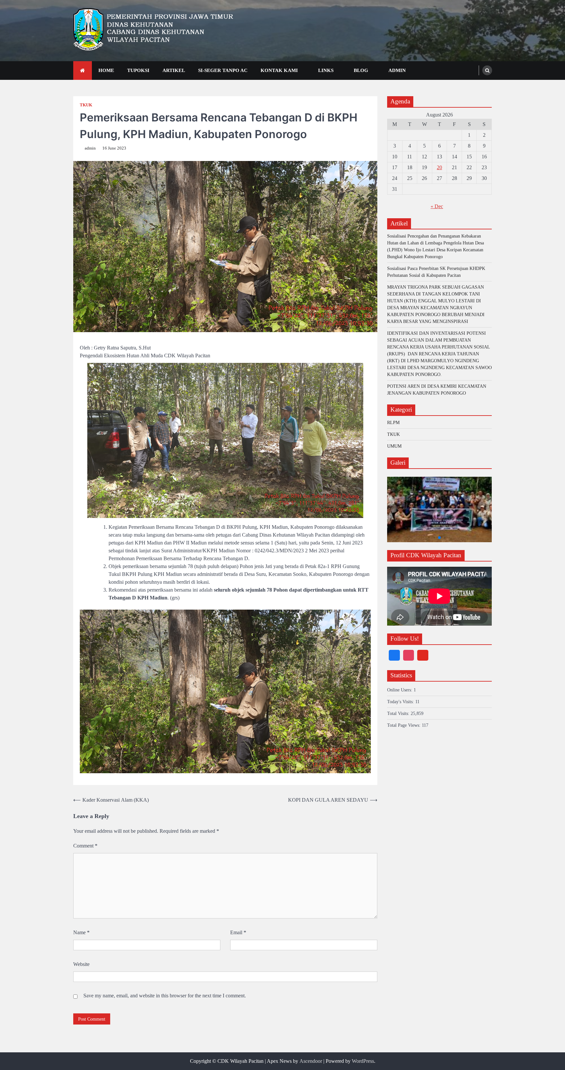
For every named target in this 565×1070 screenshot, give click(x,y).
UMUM (394, 446)
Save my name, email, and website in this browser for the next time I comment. (164, 995)
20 (439, 167)
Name (81, 932)
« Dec (437, 206)
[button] (429, 537)
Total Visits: (399, 713)
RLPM (393, 422)
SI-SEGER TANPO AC (223, 70)
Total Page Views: (404, 725)
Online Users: (400, 689)
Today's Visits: (401, 701)
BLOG (361, 70)
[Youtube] (423, 655)
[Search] (487, 70)
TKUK (86, 105)
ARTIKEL (174, 70)
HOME (106, 70)
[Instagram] (409, 655)
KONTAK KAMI (279, 70)
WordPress (363, 1061)
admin (90, 148)
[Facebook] (394, 655)
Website (81, 964)
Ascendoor (311, 1061)
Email (238, 932)
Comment (85, 845)
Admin (397, 70)
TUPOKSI (138, 70)
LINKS (326, 70)
